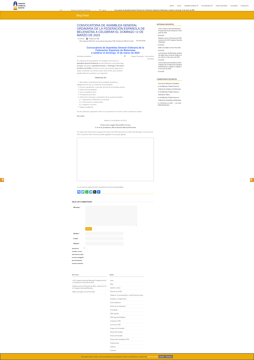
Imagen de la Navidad (117, 328)
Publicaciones (221, 6)
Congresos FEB (115, 321)
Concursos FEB (115, 324)
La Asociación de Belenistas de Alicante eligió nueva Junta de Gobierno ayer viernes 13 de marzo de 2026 (170, 55)
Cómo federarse (115, 302)
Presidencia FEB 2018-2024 (125, 41)
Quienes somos (190, 6)
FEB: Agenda (102, 10)
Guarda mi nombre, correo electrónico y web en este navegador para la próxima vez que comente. (78, 256)
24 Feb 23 (81, 39)
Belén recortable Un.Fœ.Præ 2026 (169, 47)
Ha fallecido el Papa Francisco (169, 86)
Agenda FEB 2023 (89, 41)
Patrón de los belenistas (118, 306)
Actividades (206, 6)
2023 (81, 41)
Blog (179, 6)
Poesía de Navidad (116, 336)
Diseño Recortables (116, 332)
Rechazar (169, 357)
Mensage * (76, 207)
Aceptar (161, 357)
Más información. (153, 357)
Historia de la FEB (116, 291)
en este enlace (118, 187)
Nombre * (76, 233)
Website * (76, 243)
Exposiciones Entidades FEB (119, 339)
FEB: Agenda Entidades (118, 317)
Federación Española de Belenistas (80, 10)
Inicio (172, 6)
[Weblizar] (19, 5)
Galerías (234, 6)
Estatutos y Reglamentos (118, 299)
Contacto (245, 6)
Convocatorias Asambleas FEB (105, 41)
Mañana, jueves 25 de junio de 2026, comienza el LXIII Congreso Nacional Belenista (170, 40)
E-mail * (75, 238)
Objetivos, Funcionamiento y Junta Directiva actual (126, 295)
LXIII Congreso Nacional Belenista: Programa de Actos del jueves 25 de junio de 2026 (170, 30)
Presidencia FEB (94, 39)
